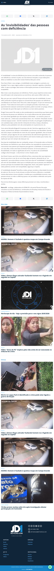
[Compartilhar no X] (34, 16)
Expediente (30, 561)
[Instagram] (31, 526)
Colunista (30, 542)
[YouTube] (36, 526)
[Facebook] (29, 526)
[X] (34, 526)
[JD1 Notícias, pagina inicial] (27, 2)
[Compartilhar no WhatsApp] (7, 16)
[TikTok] (39, 526)
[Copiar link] (47, 16)
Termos (30, 554)
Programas (6, 554)
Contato (30, 558)
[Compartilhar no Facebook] (20, 16)
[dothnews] (29, 569)
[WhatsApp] (41, 526)
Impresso (30, 544)
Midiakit (30, 556)
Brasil (4, 542)
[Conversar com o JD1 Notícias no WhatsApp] (50, 567)
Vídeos (5, 556)
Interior (5, 548)
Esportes (5, 544)
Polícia (5, 546)
